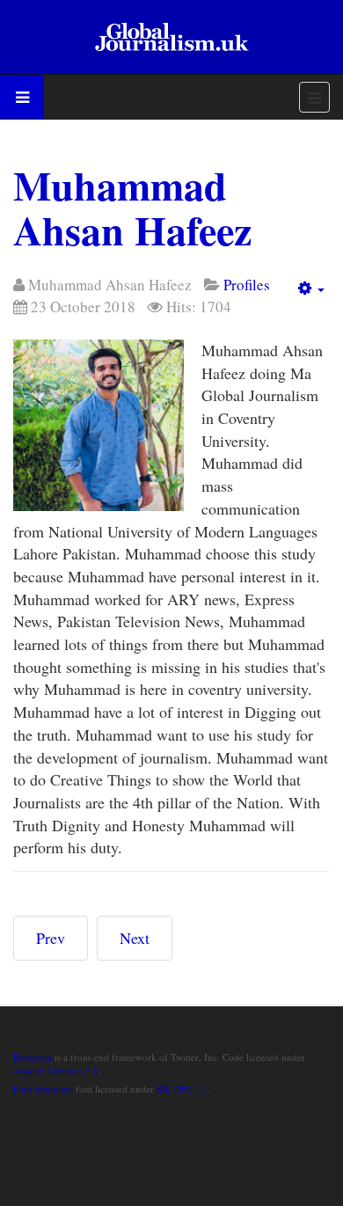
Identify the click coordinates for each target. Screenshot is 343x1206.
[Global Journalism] (171, 37)
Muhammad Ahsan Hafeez (132, 207)
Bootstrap (32, 1056)
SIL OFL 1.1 (182, 1088)
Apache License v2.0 (56, 1070)
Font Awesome (43, 1088)
